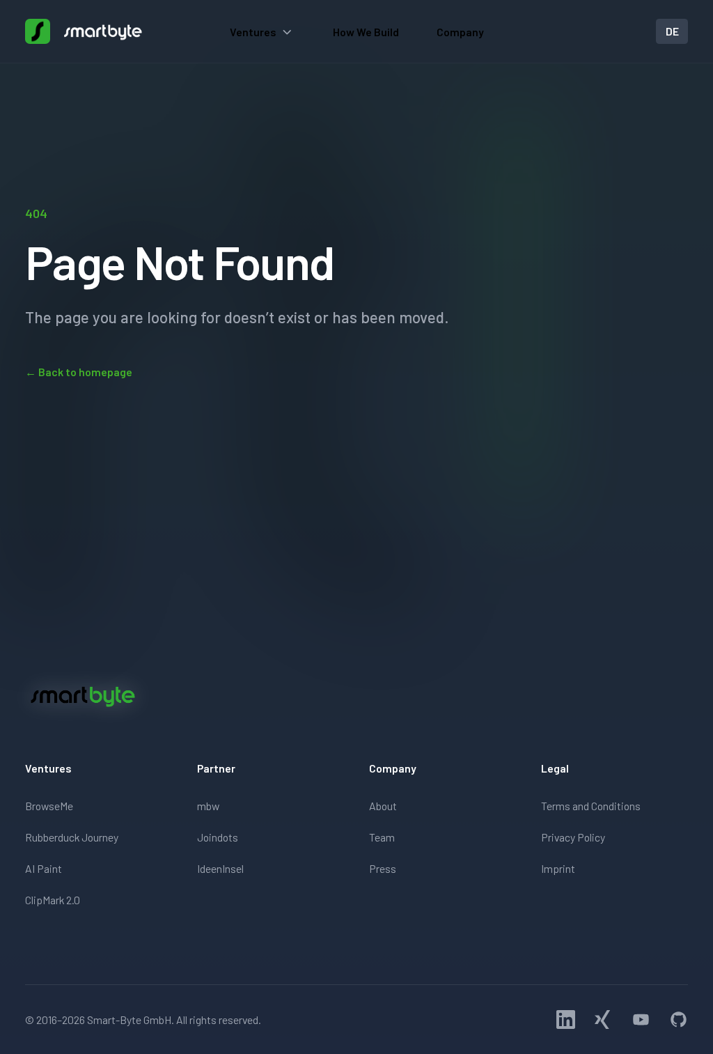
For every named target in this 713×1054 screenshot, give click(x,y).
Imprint (558, 868)
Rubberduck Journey (71, 837)
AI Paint (43, 868)
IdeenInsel (220, 868)
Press (382, 868)
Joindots (217, 837)
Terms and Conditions (591, 805)
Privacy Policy (573, 837)
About (383, 805)
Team (382, 837)
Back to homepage (78, 371)
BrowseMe (49, 805)
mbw (208, 805)
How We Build (366, 31)
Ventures (253, 31)
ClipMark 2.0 (52, 899)
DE (672, 31)
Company (460, 31)
